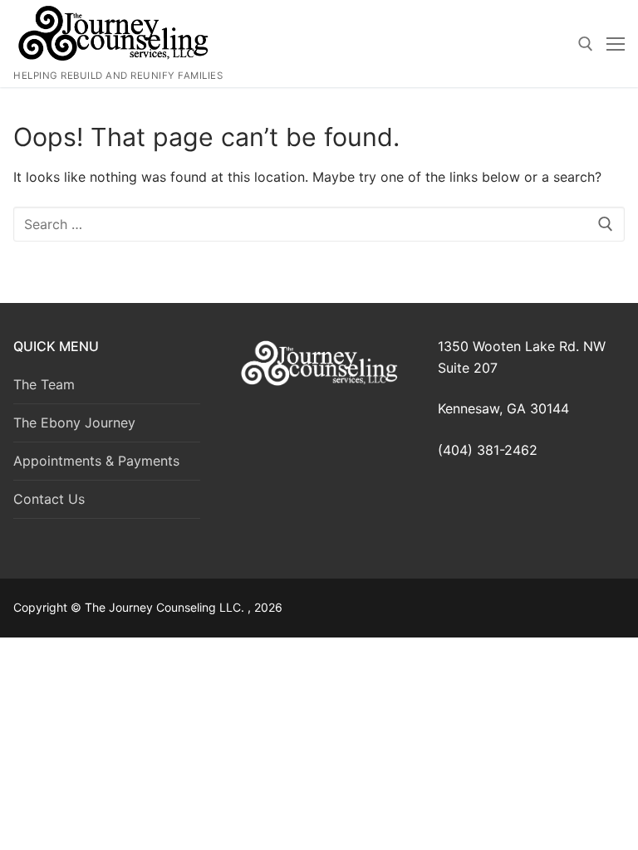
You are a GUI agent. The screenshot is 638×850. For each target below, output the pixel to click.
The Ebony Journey (74, 422)
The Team (44, 384)
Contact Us (49, 499)
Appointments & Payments (96, 460)
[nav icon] (615, 44)
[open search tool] (585, 44)
